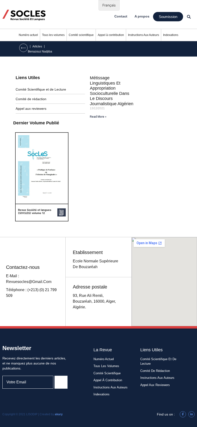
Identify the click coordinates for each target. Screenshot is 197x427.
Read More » (98, 116)
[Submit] (61, 382)
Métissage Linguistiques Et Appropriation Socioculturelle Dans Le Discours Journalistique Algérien (111, 90)
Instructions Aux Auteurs (143, 35)
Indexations (170, 35)
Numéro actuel (28, 35)
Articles (37, 46)
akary (59, 414)
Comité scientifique (81, 35)
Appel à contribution (111, 35)
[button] (168, 16)
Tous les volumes (53, 35)
